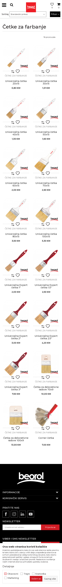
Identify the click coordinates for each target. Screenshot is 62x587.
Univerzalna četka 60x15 (16, 184)
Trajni (27, 574)
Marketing (13, 578)
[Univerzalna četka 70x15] (46, 160)
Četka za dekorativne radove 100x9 (15, 439)
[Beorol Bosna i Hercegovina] (31, 5)
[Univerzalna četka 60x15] (16, 160)
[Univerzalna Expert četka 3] (16, 364)
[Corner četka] (46, 415)
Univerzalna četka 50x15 (46, 133)
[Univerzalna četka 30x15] (46, 58)
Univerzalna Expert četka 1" (15, 286)
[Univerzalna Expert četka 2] (16, 313)
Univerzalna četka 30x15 (46, 82)
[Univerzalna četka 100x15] (46, 211)
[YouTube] (30, 514)
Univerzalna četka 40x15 (16, 133)
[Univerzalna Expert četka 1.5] (46, 262)
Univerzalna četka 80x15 (16, 235)
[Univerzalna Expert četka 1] (16, 262)
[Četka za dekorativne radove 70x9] (46, 364)
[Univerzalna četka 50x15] (46, 109)
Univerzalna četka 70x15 (46, 184)
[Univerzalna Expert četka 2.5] (46, 313)
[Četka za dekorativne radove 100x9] (16, 415)
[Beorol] (24, 66)
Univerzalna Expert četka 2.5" (46, 337)
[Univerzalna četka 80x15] (16, 211)
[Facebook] (6, 514)
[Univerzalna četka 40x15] (16, 109)
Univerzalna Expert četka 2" (15, 337)
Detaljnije (8, 566)
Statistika (40, 574)
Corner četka (46, 438)
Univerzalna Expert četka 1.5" (46, 286)
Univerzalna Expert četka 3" (15, 388)
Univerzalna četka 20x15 (16, 82)
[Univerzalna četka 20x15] (16, 58)
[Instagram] (14, 514)
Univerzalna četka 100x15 (46, 235)
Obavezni (12, 574)
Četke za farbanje (16, 75)
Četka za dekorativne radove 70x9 (46, 388)
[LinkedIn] (22, 514)
